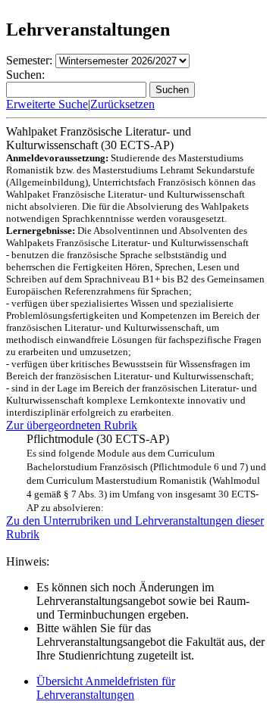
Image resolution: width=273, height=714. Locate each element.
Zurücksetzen (122, 104)
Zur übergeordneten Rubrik (71, 425)
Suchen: (25, 74)
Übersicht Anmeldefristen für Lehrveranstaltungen (105, 688)
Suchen (172, 89)
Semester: (29, 60)
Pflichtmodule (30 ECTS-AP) (146, 472)
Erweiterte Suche (47, 104)
